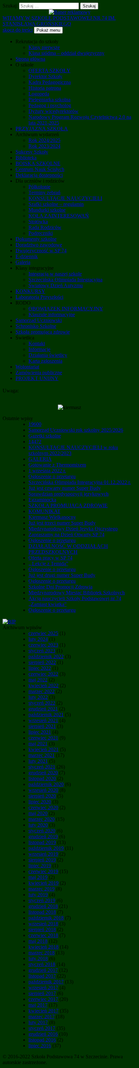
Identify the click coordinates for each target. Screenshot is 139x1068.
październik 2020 (46, 784)
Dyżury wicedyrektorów (53, 111)
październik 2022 (46, 656)
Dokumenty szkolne (36, 239)
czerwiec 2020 (43, 807)
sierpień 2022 (42, 662)
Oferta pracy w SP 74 (50, 557)
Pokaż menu (48, 30)
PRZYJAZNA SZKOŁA (42, 128)
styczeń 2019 (41, 900)
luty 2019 (38, 894)
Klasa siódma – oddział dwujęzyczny (66, 53)
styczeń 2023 (41, 650)
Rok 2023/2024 (44, 146)
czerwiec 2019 (43, 871)
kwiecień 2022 (43, 685)
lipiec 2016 (39, 1045)
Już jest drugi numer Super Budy (61, 575)
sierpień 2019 (42, 859)
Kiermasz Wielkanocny (52, 517)
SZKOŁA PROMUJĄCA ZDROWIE (68, 505)
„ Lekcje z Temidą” (48, 563)
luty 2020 (38, 825)
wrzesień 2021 (43, 720)
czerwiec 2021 (43, 738)
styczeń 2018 (41, 964)
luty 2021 (38, 761)
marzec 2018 (41, 952)
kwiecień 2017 (43, 1010)
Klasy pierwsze (44, 47)
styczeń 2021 (41, 767)
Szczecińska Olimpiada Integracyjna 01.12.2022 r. (79, 482)
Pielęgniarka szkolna (49, 99)
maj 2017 (38, 1005)
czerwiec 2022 (43, 674)
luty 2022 (38, 697)
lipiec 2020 (39, 801)
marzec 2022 (41, 691)
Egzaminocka (42, 499)
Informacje (39, 349)
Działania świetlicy (47, 355)
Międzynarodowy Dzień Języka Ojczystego (73, 528)
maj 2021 (38, 743)
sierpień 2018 (42, 929)
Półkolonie (39, 186)
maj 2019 (38, 877)
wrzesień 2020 (43, 790)
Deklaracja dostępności (39, 175)
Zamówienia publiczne (39, 372)
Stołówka (38, 221)
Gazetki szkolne (44, 435)
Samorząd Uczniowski (39, 320)
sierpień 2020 (42, 796)
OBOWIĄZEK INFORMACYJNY (65, 308)
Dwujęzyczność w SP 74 (41, 250)
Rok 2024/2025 (44, 140)
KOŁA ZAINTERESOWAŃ (58, 215)
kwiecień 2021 (43, 749)
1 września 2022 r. (47, 470)
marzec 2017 (41, 1016)
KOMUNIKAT (44, 511)
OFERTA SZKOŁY (49, 70)
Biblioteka (26, 157)
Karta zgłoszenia (45, 361)
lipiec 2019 (39, 865)
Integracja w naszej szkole (55, 274)
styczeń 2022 (41, 703)
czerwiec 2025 (43, 633)
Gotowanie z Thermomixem (57, 465)
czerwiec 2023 (43, 645)
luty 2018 (38, 958)
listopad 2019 (42, 842)
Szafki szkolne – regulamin (56, 204)
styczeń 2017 (41, 1028)
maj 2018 (38, 941)
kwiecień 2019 (43, 883)
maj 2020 (38, 813)
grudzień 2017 (43, 970)
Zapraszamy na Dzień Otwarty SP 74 (66, 534)
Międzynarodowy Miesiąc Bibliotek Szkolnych (76, 592)
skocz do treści (18, 30)
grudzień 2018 (43, 906)
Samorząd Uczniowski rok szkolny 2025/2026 (75, 430)
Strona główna (30, 59)
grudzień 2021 (43, 708)
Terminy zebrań (44, 192)
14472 (34, 441)
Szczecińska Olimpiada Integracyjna (65, 279)
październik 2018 (46, 918)
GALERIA (40, 459)
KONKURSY (30, 291)
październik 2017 (46, 981)
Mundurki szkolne (47, 210)
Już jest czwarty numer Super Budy (64, 488)
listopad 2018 (42, 912)
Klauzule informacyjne (51, 314)
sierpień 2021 (42, 726)
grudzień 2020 (43, 772)
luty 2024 (38, 639)
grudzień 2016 (43, 1034)
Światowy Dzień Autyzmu (55, 285)
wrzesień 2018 (43, 923)
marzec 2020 (41, 819)
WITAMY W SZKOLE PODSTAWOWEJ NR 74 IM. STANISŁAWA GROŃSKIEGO (59, 20)
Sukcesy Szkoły (32, 152)
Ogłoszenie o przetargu (52, 476)
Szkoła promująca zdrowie (43, 332)
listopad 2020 (42, 778)
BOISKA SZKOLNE (38, 163)
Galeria (23, 262)
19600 (34, 424)
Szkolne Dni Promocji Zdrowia (60, 586)
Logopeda (38, 93)
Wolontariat (27, 366)
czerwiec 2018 (43, 935)
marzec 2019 (41, 889)
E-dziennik (27, 256)
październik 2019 (46, 848)
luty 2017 (38, 1022)
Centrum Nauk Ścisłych (40, 169)
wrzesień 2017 (43, 987)
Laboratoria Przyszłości (39, 297)
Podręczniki (40, 233)
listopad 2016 (42, 1040)
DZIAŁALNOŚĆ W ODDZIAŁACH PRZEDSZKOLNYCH (68, 549)
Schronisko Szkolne (36, 326)
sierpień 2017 (42, 993)
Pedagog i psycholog (49, 105)
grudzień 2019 (43, 836)
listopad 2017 (42, 976)
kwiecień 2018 (43, 947)
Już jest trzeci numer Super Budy (62, 523)
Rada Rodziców (44, 227)
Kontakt (36, 343)
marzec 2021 (41, 755)
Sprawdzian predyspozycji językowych (68, 494)
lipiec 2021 (39, 732)
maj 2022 (38, 679)
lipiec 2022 (39, 668)
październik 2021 (46, 714)
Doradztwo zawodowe (39, 244)
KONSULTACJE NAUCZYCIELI (65, 198)
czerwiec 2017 (43, 999)
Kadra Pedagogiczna (49, 82)
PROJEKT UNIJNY (37, 378)
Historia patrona (44, 88)
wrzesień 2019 (43, 854)
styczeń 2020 (41, 830)
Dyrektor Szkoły (45, 76)
